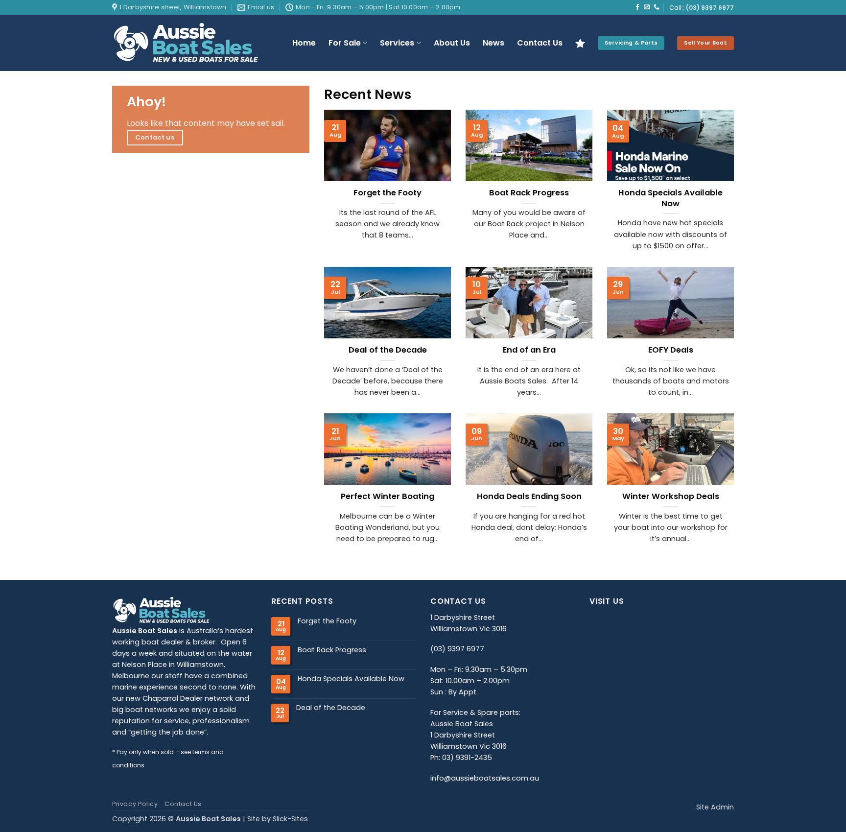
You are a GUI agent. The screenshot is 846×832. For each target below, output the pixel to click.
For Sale (345, 42)
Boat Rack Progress (529, 193)
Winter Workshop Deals (670, 496)
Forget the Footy (387, 193)
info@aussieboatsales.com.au (484, 778)
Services (397, 42)
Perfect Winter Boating (387, 496)
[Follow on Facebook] (637, 7)
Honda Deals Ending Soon (529, 496)
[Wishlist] (580, 43)
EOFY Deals (670, 350)
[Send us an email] (647, 7)
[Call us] (656, 7)
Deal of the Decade (388, 350)
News (493, 42)
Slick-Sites (290, 819)
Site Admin (715, 807)
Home (304, 42)
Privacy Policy (135, 804)
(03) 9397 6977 (710, 8)
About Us (452, 42)
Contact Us (540, 42)
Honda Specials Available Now (670, 198)
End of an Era (529, 350)
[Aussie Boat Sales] (194, 43)
